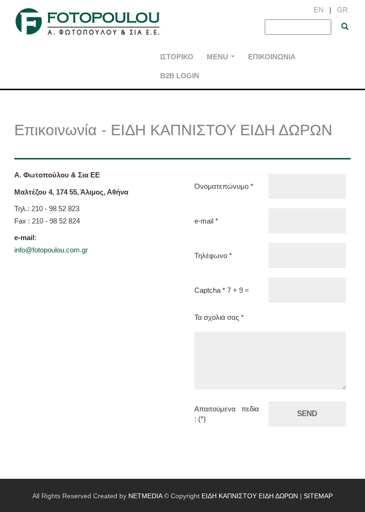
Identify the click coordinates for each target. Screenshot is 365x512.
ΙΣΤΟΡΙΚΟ (176, 57)
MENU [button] (223, 59)
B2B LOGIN (179, 76)
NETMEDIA (145, 496)
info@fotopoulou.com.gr (51, 250)
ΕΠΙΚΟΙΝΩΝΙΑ (272, 57)
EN (319, 10)
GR (342, 10)
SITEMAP (318, 496)
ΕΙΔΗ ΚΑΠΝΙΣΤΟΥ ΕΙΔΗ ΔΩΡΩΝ (89, 23)
